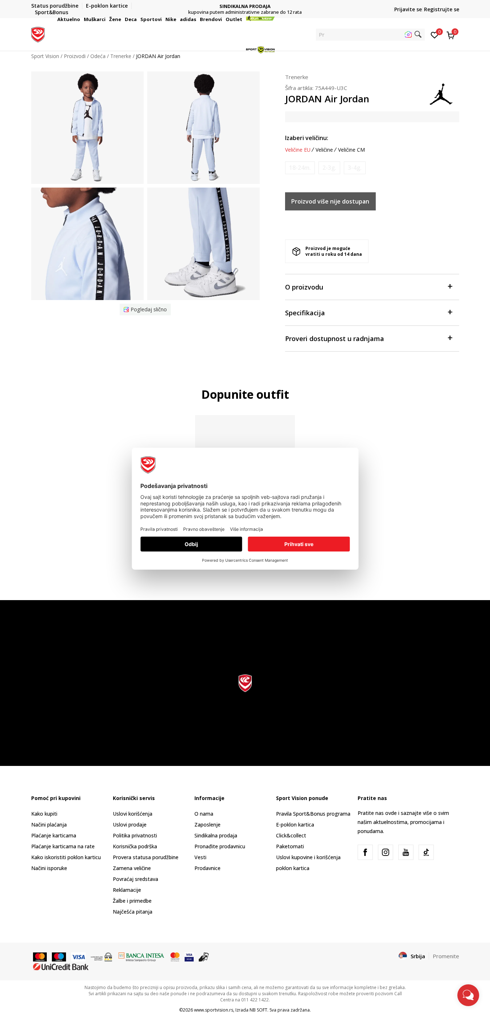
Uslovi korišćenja (132, 813)
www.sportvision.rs (213, 1010)
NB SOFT (258, 1010)
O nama (203, 813)
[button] (81, 19)
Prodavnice (207, 868)
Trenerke (296, 77)
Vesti (200, 857)
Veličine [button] (324, 150)
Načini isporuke (49, 868)
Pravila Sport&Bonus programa (313, 813)
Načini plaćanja (49, 824)
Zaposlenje (207, 824)
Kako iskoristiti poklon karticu (66, 857)
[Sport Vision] (38, 34)
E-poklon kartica (295, 824)
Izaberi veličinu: (306, 138)
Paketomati (290, 846)
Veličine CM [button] (351, 150)
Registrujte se (441, 9)
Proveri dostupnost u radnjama (334, 338)
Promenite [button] (446, 956)
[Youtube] (406, 852)
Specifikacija (305, 312)
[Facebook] (365, 852)
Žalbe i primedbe (132, 900)
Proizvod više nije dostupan (330, 201)
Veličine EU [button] (297, 150)
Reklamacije (127, 889)
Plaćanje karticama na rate (63, 846)
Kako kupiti (44, 813)
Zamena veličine (132, 868)
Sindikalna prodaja (215, 835)
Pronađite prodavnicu (219, 846)
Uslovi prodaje (130, 824)
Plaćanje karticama (53, 835)
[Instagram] (385, 852)
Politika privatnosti (135, 835)
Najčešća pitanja (132, 911)
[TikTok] (426, 852)
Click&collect (291, 835)
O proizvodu (304, 287)
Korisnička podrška (135, 846)
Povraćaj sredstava (135, 878)
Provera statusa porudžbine (145, 857)
